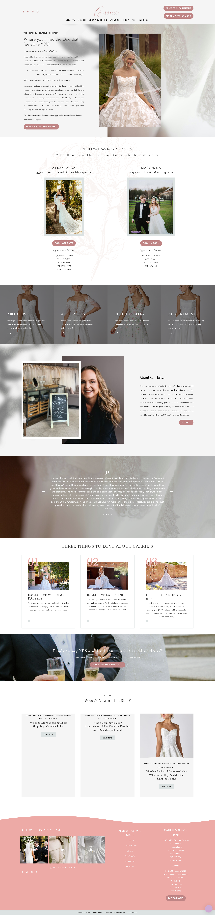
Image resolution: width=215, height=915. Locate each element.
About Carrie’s (98, 20)
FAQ (134, 20)
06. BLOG (130, 867)
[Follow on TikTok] (28, 11)
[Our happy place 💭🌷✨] (62, 850)
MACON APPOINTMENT (178, 16)
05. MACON (129, 861)
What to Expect (119, 20)
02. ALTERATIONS (130, 846)
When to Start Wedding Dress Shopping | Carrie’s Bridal (48, 724)
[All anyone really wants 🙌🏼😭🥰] (34, 850)
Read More (48, 734)
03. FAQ (130, 851)
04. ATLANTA (130, 856)
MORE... (186, 422)
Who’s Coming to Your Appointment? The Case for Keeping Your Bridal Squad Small (107, 726)
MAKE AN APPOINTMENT (41, 126)
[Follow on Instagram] (37, 11)
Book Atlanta (64, 243)
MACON (82, 20)
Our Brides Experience (53, 715)
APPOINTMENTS (183, 314)
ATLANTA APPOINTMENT (178, 8)
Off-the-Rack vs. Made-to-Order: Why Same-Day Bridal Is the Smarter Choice (167, 775)
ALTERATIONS (74, 314)
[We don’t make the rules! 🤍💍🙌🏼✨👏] (91, 850)
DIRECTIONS (175, 898)
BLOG (141, 20)
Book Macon (151, 243)
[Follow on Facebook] (23, 11)
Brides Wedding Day (34, 715)
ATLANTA (70, 20)
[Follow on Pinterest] (33, 11)
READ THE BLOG (129, 314)
